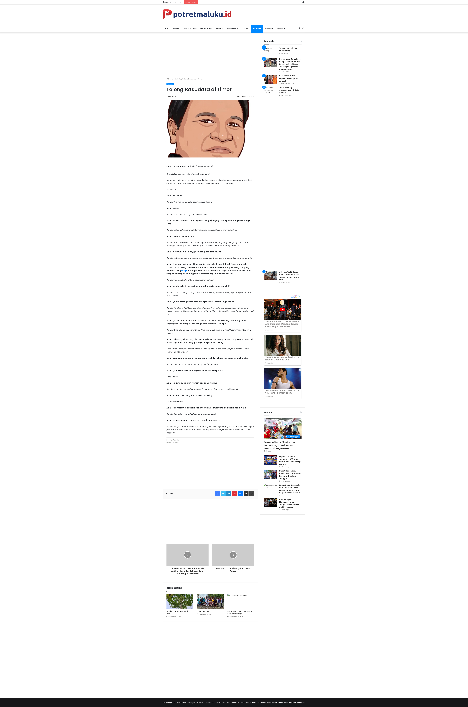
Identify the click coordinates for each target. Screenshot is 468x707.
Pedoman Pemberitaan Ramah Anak (273, 702)
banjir (184, 270)
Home (167, 28)
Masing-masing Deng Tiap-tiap (178, 612)
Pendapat (269, 28)
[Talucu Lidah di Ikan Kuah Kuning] (270, 51)
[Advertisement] (210, 53)
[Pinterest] (234, 493)
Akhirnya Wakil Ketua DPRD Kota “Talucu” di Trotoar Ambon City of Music (289, 276)
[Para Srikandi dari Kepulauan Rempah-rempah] (270, 79)
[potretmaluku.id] (197, 14)
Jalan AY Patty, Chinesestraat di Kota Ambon (289, 90)
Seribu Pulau (189, 28)
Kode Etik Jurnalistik (297, 702)
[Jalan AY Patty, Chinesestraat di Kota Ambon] (270, 177)
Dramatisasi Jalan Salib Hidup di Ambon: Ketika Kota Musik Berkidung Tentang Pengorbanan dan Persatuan (290, 64)
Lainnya (280, 28)
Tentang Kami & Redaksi (215, 702)
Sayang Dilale (203, 611)
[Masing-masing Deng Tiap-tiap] (179, 601)
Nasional (219, 28)
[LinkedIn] (228, 493)
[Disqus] (210, 658)
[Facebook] (217, 493)
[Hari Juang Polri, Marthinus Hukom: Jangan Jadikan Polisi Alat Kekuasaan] (270, 502)
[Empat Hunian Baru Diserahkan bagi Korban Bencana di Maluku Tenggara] (270, 474)
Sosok (247, 28)
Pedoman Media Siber (236, 702)
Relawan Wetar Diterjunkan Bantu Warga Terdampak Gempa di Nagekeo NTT (279, 445)
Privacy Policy (251, 702)
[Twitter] (223, 493)
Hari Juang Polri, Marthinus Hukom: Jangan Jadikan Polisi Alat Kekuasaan (289, 503)
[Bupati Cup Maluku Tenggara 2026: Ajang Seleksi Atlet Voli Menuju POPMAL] (270, 460)
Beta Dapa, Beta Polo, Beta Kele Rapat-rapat (239, 612)
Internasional (233, 28)
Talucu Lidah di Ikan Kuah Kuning (288, 49)
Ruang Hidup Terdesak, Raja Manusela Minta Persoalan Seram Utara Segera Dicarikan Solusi (289, 489)
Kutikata (257, 28)
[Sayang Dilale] (210, 601)
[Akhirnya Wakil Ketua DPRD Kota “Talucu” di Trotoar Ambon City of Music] (270, 275)
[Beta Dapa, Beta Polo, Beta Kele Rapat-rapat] (240, 601)
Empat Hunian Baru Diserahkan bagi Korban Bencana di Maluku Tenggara (290, 475)
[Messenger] (240, 493)
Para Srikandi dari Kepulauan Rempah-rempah (288, 78)
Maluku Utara (206, 28)
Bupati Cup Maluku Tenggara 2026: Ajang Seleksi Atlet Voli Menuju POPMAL (290, 460)
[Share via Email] (246, 493)
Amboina (176, 28)
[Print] (251, 493)
